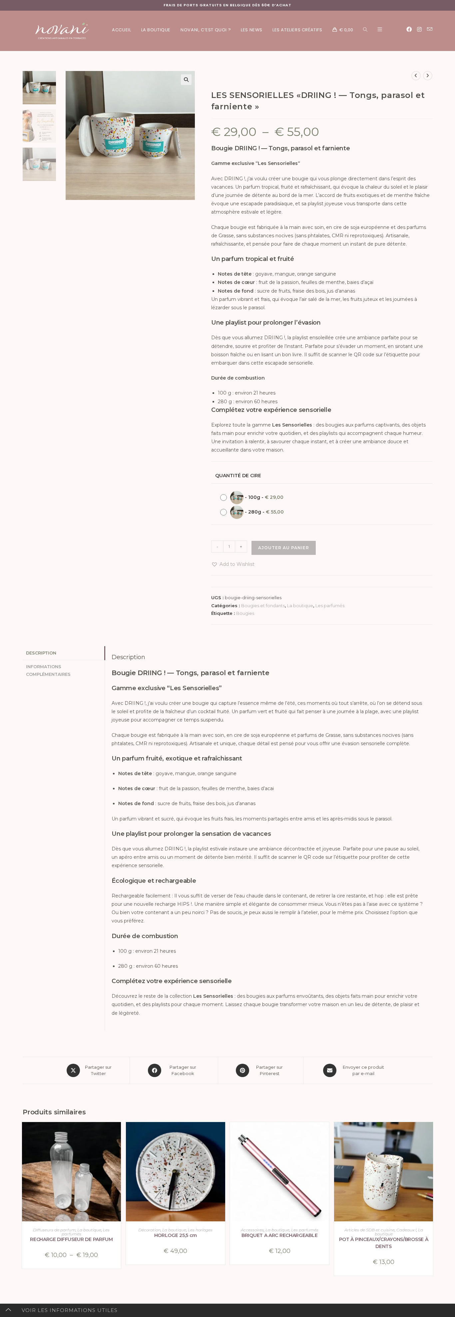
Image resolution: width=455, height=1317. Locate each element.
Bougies (245, 613)
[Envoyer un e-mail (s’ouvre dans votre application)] (429, 29)
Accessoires (252, 1229)
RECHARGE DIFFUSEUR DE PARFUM (71, 1239)
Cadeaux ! (406, 1229)
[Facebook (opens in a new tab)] (409, 29)
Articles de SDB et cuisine (369, 1229)
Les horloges (200, 1229)
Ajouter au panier (283, 547)
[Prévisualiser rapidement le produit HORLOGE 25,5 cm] (221, 1133)
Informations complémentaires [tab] (48, 670)
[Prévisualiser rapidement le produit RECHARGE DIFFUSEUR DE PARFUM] (117, 1133)
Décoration (149, 1229)
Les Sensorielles (278, 163)
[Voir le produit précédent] (416, 75)
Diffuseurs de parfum (54, 1229)
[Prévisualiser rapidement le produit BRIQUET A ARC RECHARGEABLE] (325, 1133)
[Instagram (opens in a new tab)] (419, 29)
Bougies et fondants (263, 605)
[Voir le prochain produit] (427, 75)
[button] (186, 79)
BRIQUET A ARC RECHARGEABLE (279, 1235)
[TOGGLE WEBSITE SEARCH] (365, 30)
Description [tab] (41, 653)
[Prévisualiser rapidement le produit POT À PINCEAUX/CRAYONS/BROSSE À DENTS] (429, 1133)
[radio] (253, 497)
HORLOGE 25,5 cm (175, 1235)
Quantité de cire (238, 476)
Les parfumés (329, 605)
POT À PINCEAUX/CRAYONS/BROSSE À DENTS (383, 1242)
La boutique (300, 605)
